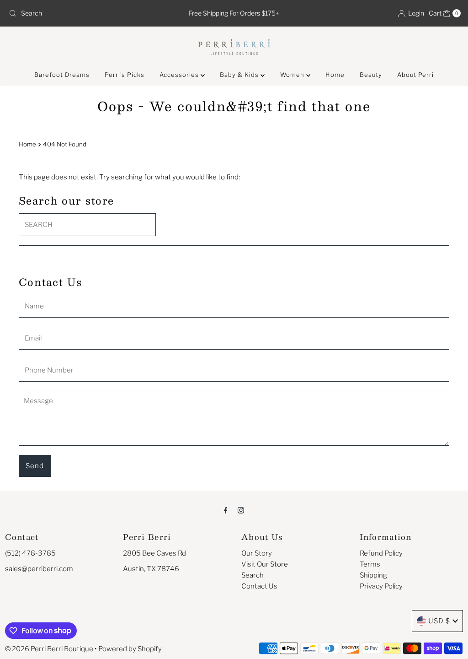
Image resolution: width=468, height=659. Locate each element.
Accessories (180, 74)
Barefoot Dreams (62, 74)
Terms (370, 564)
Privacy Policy (381, 586)
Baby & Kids (240, 74)
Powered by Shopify (130, 649)
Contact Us (259, 586)
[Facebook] (226, 509)
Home (335, 74)
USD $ (439, 621)
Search (252, 575)
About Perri (415, 74)
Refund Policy (381, 553)
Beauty (371, 74)
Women (293, 74)
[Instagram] (241, 509)
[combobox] (79, 13)
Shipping (373, 575)
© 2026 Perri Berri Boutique (49, 649)
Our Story (256, 553)
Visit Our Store (264, 564)
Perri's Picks (124, 74)
